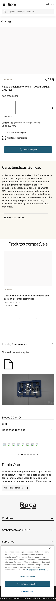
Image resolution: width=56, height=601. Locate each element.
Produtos (7, 518)
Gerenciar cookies (27, 576)
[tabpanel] (28, 281)
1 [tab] (22, 454)
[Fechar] (50, 548)
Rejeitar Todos (27, 591)
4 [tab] (31, 454)
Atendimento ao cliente (16, 529)
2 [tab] (25, 454)
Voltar (8, 22)
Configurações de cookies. (37, 570)
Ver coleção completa (13, 488)
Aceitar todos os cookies (27, 584)
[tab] (28, 344)
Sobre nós (8, 541)
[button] (4, 12)
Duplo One (9, 289)
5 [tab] (34, 454)
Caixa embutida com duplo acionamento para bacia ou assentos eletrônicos (26, 297)
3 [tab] (28, 454)
